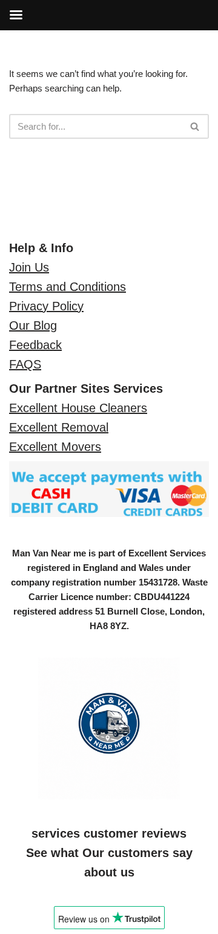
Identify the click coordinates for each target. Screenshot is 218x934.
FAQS (25, 364)
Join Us (29, 267)
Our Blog (33, 325)
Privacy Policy (46, 306)
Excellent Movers (55, 446)
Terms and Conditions (67, 286)
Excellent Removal (58, 427)
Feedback (35, 345)
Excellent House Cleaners (78, 408)
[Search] (195, 126)
